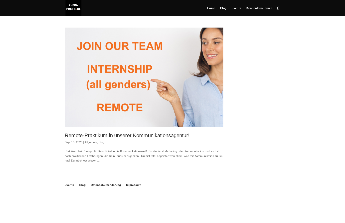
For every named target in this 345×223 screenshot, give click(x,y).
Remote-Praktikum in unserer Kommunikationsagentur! (127, 135)
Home (211, 8)
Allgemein (91, 142)
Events (236, 8)
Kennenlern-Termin (259, 8)
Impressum (133, 184)
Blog (223, 8)
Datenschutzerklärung (106, 184)
